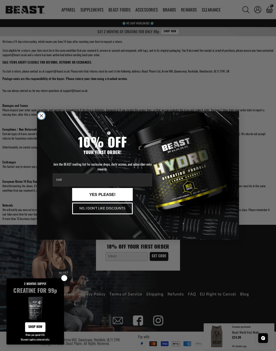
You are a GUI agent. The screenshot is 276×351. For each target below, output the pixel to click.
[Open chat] (263, 338)
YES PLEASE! (102, 194)
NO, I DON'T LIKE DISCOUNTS (102, 208)
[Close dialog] (41, 115)
